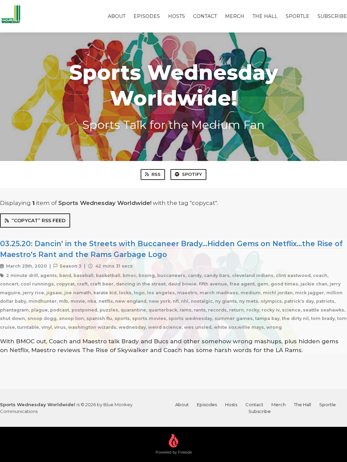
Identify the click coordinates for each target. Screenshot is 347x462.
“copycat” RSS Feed (38, 220)
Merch (234, 16)
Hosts (176, 16)
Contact (205, 16)
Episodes (147, 16)
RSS (156, 174)
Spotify (192, 174)
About (116, 16)
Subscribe (332, 16)
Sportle (297, 16)
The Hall (265, 16)
